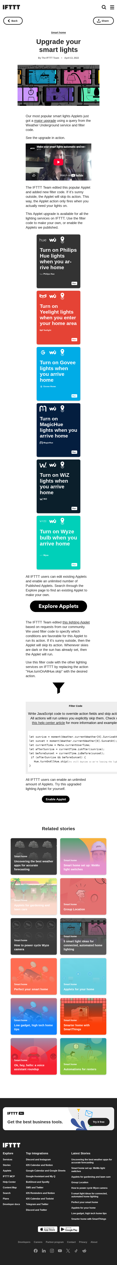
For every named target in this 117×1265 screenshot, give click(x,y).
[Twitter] (68, 1251)
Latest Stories (80, 1153)
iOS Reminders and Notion (40, 1193)
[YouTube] (59, 1251)
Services (7, 1159)
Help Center (9, 1182)
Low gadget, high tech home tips (89, 1213)
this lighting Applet (76, 622)
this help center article (48, 723)
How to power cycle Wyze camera (89, 1188)
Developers (24, 1242)
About (94, 1242)
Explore (8, 1153)
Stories (7, 1165)
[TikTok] (76, 1251)
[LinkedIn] (43, 1251)
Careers (38, 1242)
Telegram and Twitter (37, 1204)
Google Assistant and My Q (40, 1176)
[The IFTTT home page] (11, 7)
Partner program (55, 1242)
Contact (71, 1242)
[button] (112, 7)
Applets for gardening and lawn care (91, 1177)
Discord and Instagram (38, 1159)
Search (7, 1193)
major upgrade (45, 121)
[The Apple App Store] (47, 1229)
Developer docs (11, 1204)
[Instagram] (52, 1251)
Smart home (58, 32)
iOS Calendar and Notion (39, 1165)
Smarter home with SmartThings (88, 1219)
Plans (6, 1199)
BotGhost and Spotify (37, 1182)
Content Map (10, 1187)
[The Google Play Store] (69, 1229)
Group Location (79, 1182)
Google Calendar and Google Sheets (45, 1171)
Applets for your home (83, 1208)
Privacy (83, 1242)
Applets (7, 1171)
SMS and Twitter (34, 1187)
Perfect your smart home (84, 1202)
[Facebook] (35, 1251)
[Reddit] (84, 1251)
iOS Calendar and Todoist (40, 1199)
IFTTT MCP (9, 1176)
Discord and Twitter (36, 1210)
